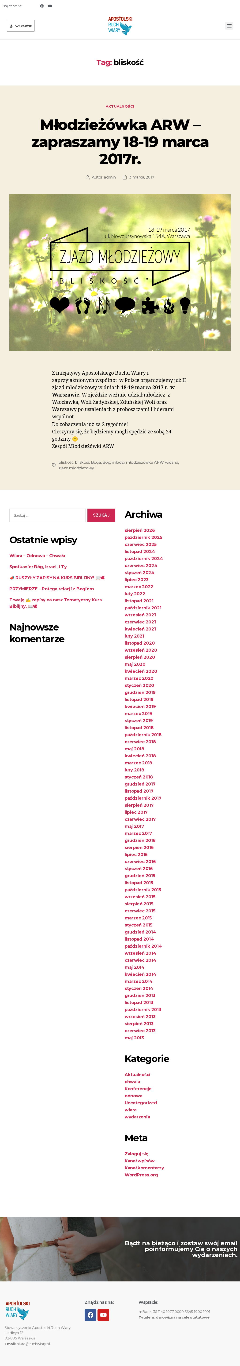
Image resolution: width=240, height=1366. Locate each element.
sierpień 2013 (139, 1023)
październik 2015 (143, 889)
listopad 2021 (139, 600)
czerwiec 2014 (140, 960)
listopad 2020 (140, 643)
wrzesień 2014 (140, 953)
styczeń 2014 (139, 988)
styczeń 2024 (139, 572)
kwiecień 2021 (140, 629)
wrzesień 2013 (140, 1016)
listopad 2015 (139, 882)
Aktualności (120, 106)
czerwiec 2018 (140, 741)
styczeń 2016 (139, 868)
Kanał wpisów (140, 1161)
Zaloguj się (136, 1153)
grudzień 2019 (140, 692)
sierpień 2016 (139, 847)
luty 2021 (134, 636)
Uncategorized (141, 1102)
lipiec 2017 (136, 812)
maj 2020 (135, 664)
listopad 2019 (139, 699)
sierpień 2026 (140, 530)
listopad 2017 (139, 791)
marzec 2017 (138, 833)
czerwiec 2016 (140, 861)
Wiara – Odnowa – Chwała (37, 555)
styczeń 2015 (138, 925)
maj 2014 (135, 967)
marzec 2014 (139, 981)
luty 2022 (135, 593)
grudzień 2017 (140, 784)
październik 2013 (143, 1009)
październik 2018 (143, 734)
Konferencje (138, 1088)
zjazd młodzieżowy (76, 468)
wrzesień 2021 (140, 615)
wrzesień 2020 (141, 650)
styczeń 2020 (139, 685)
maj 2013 (134, 1037)
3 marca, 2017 (141, 177)
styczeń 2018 (139, 777)
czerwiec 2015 (140, 911)
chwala (132, 1081)
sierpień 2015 (139, 904)
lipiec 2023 (137, 579)
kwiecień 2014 (140, 974)
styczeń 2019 (139, 720)
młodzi (118, 462)
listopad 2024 (140, 551)
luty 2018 (134, 770)
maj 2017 (134, 826)
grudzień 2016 (140, 840)
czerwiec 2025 (141, 544)
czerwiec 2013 (140, 1030)
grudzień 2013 (140, 995)
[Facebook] (41, 5)
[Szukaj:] (47, 516)
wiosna (171, 462)
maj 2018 (134, 748)
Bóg (106, 462)
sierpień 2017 (139, 805)
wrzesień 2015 (140, 896)
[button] (20, 25)
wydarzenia (137, 1117)
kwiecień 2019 (140, 706)
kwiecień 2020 (141, 671)
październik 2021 (143, 608)
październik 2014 (143, 946)
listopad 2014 (139, 939)
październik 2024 (144, 558)
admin (110, 177)
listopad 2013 (139, 1002)
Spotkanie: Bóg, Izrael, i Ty (38, 566)
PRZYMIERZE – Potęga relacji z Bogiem (51, 589)
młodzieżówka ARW (145, 462)
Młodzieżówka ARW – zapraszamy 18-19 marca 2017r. (120, 141)
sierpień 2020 (140, 657)
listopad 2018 (139, 727)
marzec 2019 (138, 713)
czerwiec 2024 (141, 565)
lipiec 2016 (136, 854)
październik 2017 (143, 798)
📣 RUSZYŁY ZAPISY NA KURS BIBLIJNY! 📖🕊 (57, 577)
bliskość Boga (88, 462)
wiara (131, 1110)
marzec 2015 (138, 918)
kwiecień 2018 (140, 756)
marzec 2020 (139, 678)
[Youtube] (49, 5)
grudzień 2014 (140, 932)
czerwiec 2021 (140, 622)
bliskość (66, 462)
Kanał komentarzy (144, 1168)
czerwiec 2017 (140, 819)
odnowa (133, 1095)
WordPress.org (141, 1175)
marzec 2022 (139, 586)
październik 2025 (143, 537)
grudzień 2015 (140, 875)
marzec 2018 (138, 763)
